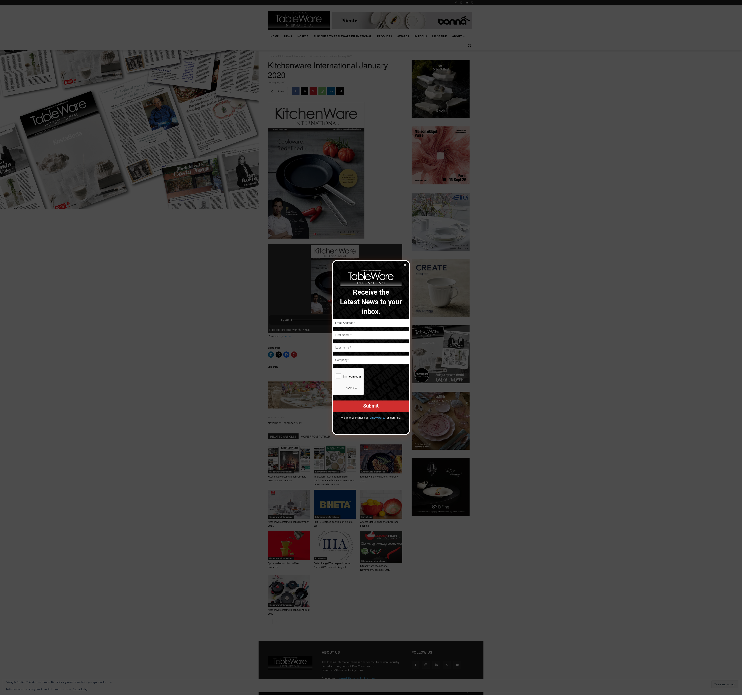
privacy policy (377, 417)
